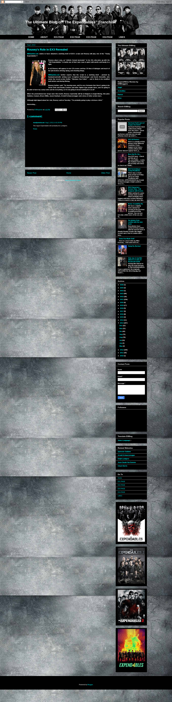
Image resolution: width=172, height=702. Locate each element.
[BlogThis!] (58, 110)
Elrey (120, 98)
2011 (122, 353)
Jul (120, 340)
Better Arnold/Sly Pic (135, 204)
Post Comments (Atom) (73, 180)
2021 (122, 299)
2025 (122, 288)
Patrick (120, 94)
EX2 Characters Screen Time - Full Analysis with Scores (135, 189)
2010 (122, 356)
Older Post (105, 173)
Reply (35, 129)
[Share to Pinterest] (65, 110)
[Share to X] (61, 110)
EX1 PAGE (59, 37)
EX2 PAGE (75, 37)
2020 (122, 302)
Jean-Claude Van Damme (127, 462)
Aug (121, 337)
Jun (121, 343)
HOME (31, 37)
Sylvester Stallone (124, 452)
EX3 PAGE (91, 37)
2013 (122, 323)
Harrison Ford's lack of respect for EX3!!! (136, 124)
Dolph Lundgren (123, 459)
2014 (122, 320)
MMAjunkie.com (33, 54)
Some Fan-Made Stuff (126, 239)
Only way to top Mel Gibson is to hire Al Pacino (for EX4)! (135, 260)
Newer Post (31, 173)
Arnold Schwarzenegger (126, 455)
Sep (121, 334)
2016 (122, 314)
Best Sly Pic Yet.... (134, 154)
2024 (122, 291)
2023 (122, 293)
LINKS (122, 37)
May (121, 346)
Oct (120, 331)
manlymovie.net (39, 122)
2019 (122, 305)
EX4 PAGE (108, 37)
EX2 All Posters (133, 139)
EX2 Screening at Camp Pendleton (134, 170)
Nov (121, 328)
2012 (122, 350)
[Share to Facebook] (63, 110)
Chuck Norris (122, 466)
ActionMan (121, 91)
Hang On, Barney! (134, 246)
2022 (122, 296)
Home (68, 173)
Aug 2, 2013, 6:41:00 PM (53, 122)
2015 (122, 317)
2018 (122, 308)
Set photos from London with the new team (135, 222)
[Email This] (56, 110)
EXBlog (43, 12)
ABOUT (44, 37)
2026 (122, 285)
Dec (121, 326)
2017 (122, 311)
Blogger (90, 685)
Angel (120, 87)
